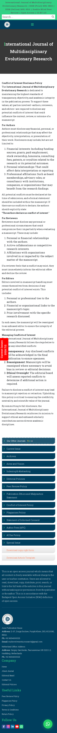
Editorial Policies (16, 478)
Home (4, 666)
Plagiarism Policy (16, 512)
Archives (11, 456)
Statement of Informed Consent (23, 520)
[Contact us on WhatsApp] (47, 723)
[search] (53, 17)
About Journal (8, 671)
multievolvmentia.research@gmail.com (25, 641)
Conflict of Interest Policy (20, 505)
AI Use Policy (13, 535)
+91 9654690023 (12, 638)
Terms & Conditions (10, 709)
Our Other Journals (20, 441)
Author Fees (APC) (16, 527)
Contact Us (6, 680)
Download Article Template (21, 557)
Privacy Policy (8, 705)
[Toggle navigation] (32, 24)
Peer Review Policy (17, 486)
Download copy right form (20, 550)
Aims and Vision (15, 463)
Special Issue (13, 542)
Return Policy (8, 714)
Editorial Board (8, 675)
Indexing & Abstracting (18, 471)
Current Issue (14, 448)
